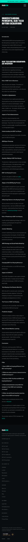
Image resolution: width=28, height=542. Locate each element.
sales (19, 176)
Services (4, 491)
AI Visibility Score (6, 506)
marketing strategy (12, 210)
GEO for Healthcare (6, 454)
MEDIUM (9, 401)
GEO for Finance (5, 449)
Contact (3, 496)
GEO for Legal (5, 451)
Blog (3, 494)
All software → (5, 509)
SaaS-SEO (4, 504)
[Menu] (25, 5)
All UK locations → (6, 481)
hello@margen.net (6, 438)
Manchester (4, 472)
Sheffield (4, 467)
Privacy (3, 538)
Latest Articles (5, 516)
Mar (5, 5)
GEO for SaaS (5, 446)
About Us (4, 488)
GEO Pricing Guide (6, 460)
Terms (8, 538)
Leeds (3, 478)
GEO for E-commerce (6, 457)
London (3, 470)
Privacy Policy (5, 519)
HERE (3, 418)
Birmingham (4, 475)
